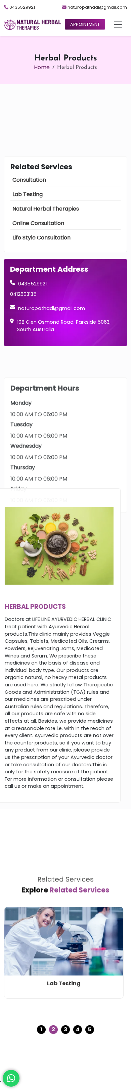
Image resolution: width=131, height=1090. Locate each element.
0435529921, (33, 283)
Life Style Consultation (41, 237)
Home (42, 67)
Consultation (29, 180)
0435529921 (21, 7)
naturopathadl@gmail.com (97, 7)
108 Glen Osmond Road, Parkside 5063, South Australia (64, 326)
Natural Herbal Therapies (45, 209)
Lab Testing (27, 194)
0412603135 (23, 294)
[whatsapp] (11, 1078)
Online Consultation (38, 223)
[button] (118, 24)
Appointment (85, 24)
